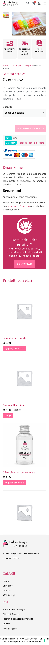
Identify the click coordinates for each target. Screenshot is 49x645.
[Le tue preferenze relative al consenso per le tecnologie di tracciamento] (44, 640)
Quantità (7, 107)
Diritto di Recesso (11, 614)
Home (5, 65)
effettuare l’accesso (19, 206)
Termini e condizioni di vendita (18, 618)
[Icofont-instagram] (10, 566)
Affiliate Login (9, 595)
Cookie (6, 623)
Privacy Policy (10, 628)
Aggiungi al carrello (30, 128)
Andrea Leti (41, 641)
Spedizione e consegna (14, 609)
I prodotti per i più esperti (21, 65)
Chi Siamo (8, 585)
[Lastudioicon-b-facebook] (4, 566)
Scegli (8, 415)
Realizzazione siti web (26, 641)
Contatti (7, 590)
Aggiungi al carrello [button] (14, 348)
